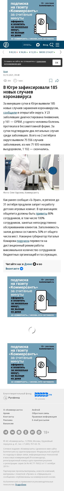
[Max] (39, 432)
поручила (23, 241)
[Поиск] (51, 44)
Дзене (28, 264)
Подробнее (20, 484)
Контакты (8, 416)
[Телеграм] (5, 432)
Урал (5, 71)
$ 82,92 (12, 52)
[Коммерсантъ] (6, 45)
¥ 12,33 (32, 52)
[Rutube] (32, 432)
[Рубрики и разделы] (57, 44)
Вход (45, 44)
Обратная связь (40, 413)
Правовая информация (44, 416)
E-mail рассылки (40, 420)
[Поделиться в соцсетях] (57, 81)
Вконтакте (12, 268)
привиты (41, 213)
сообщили (10, 112)
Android (36, 409)
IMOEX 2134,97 (46, 52)
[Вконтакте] (12, 432)
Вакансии (8, 423)
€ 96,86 (22, 52)
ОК (56, 62)
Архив (6, 413)
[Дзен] (19, 432)
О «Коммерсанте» (13, 409)
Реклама (7, 420)
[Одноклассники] (25, 432)
